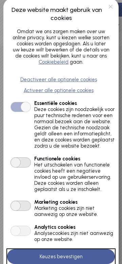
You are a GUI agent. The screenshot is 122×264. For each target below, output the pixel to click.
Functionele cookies (57, 159)
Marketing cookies (56, 202)
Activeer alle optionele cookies (59, 90)
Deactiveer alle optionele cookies (58, 79)
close (110, 6)
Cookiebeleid (53, 62)
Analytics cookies (55, 227)
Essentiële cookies (55, 103)
